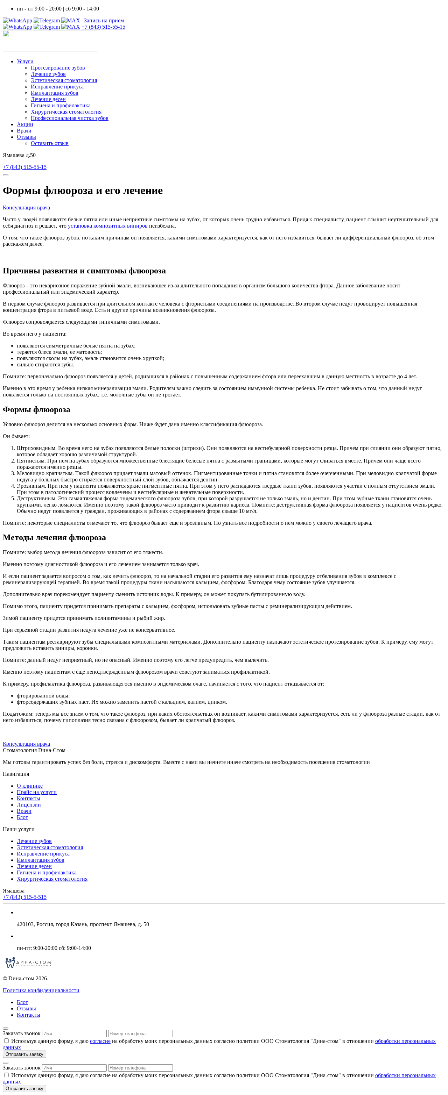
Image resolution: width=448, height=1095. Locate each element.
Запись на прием (104, 20)
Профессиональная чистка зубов (69, 118)
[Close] (5, 1029)
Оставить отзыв (50, 143)
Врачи (24, 131)
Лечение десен (48, 99)
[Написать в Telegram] (47, 20)
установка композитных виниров (108, 226)
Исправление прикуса (57, 87)
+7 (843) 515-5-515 (25, 897)
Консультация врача (26, 207)
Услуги (25, 61)
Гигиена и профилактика (61, 105)
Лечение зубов (48, 74)
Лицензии (29, 805)
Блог (22, 817)
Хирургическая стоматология (66, 112)
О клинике (30, 786)
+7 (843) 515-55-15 (103, 27)
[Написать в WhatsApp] (17, 20)
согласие (100, 1041)
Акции (25, 124)
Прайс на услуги (37, 792)
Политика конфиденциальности (41, 990)
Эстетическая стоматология (64, 80)
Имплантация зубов (54, 93)
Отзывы (26, 137)
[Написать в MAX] (70, 20)
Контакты (28, 798)
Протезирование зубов (58, 68)
